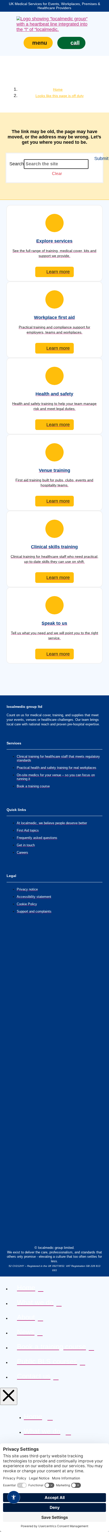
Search (16, 163)
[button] (38, 43)
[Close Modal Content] (8, 1396)
